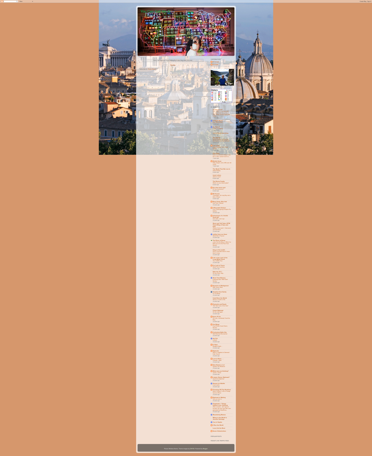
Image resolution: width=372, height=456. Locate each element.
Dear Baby (216, 153)
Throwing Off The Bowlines (222, 389)
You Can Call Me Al (155, 11)
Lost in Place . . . (218, 358)
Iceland (215, 340)
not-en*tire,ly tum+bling (220, 133)
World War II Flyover (218, 236)
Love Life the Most (219, 428)
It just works (216, 385)
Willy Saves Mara (218, 287)
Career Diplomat (218, 310)
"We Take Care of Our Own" (220, 306)
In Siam (215, 344)
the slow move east (219, 187)
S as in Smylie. (217, 422)
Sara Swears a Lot (219, 365)
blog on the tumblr (219, 250)
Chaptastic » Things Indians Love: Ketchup (220, 404)
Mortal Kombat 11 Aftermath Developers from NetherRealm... (222, 140)
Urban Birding (216, 170)
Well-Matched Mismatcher (220, 334)
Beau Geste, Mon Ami (220, 201)
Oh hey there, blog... (218, 273)
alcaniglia (215, 64)
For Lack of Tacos (219, 265)
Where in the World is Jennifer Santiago (220, 418)
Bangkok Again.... (218, 346)
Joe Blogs (216, 324)
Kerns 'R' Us (217, 316)
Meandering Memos (219, 414)
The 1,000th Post (217, 261)
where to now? (217, 177)
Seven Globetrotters (219, 431)
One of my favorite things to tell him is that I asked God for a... (221, 155)
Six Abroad (216, 127)
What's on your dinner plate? (221, 183)
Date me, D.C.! (217, 271)
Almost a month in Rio (219, 299)
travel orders (217, 175)
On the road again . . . (219, 312)
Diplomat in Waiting (219, 397)
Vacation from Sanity (219, 292)
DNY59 (192, 448)
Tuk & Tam (216, 145)
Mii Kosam (216, 194)
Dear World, (216, 138)
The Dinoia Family (219, 181)
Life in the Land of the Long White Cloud (220, 258)
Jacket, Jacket (217, 372)
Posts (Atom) (152, 69)
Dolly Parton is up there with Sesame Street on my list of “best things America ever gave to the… (221, 114)
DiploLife (216, 351)
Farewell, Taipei (217, 360)
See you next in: (217, 399)
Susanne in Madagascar (221, 285)
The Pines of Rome (219, 240)
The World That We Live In (221, 169)
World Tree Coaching (218, 267)
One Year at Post (217, 122)
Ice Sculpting (216, 293)
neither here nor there (220, 234)
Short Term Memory (219, 278)
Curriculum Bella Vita (220, 332)
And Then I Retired (218, 203)
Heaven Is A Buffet (219, 383)
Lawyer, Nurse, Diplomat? (221, 377)
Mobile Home (217, 161)
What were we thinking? (221, 371)
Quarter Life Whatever (219, 366)
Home (172, 65)
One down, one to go (218, 218)
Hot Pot (215, 338)
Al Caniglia (216, 61)
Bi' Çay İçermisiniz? (218, 189)
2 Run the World (218, 425)
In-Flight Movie (218, 120)
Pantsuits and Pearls (219, 304)
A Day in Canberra (218, 128)
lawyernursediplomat (218, 379)
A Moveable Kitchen (219, 208)
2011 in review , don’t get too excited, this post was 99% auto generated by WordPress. (222, 408)
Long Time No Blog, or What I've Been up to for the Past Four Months (222, 243)
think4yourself (217, 109)
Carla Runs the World (220, 298)
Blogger (205, 448)
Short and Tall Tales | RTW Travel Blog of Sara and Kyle (221, 225)
